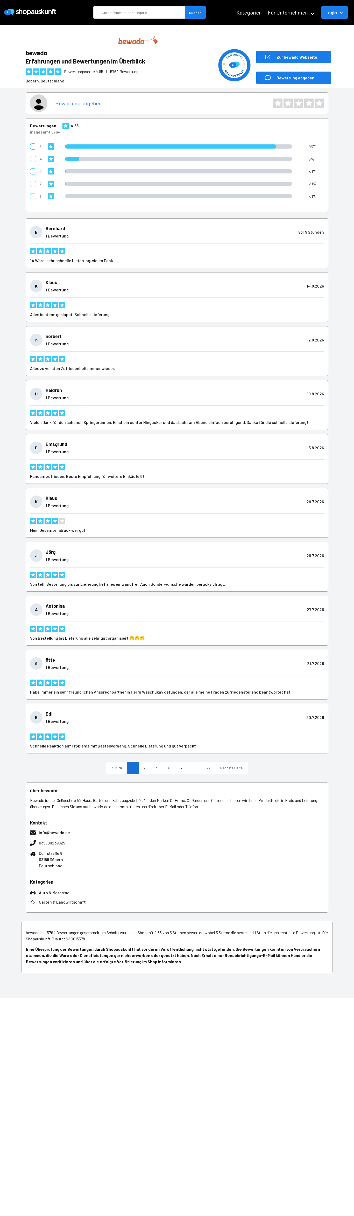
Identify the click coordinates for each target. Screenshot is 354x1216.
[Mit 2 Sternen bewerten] (288, 103)
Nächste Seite (231, 768)
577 (207, 768)
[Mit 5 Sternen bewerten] (319, 103)
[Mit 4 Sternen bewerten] (309, 103)
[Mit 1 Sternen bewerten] (277, 103)
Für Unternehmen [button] (288, 12)
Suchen (195, 12)
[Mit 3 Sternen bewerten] (298, 103)
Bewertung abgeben (78, 103)
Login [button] (331, 12)
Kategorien (249, 12)
